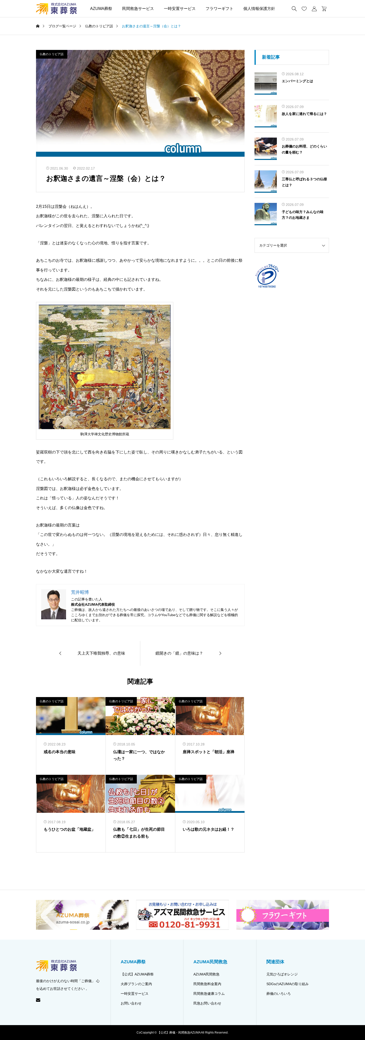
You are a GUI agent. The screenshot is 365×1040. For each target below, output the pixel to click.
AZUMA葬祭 (101, 8)
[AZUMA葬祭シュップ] (56, 8)
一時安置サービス (180, 8)
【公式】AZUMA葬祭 (137, 974)
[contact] (38, 1000)
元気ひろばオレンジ (282, 974)
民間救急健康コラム (209, 994)
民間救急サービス (138, 8)
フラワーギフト (219, 8)
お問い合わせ (131, 1003)
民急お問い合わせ (207, 1003)
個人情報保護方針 (259, 8)
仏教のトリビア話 (52, 54)
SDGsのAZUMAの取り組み (287, 984)
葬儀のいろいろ (278, 994)
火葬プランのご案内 (136, 984)
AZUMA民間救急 (206, 974)
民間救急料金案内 (207, 984)
